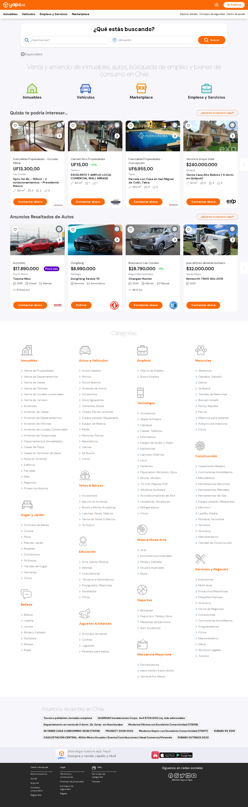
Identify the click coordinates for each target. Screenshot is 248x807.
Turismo (203, 656)
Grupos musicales (152, 568)
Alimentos (205, 371)
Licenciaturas (91, 573)
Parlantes (146, 466)
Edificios (29, 465)
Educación (87, 551)
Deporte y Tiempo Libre (156, 616)
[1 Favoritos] (130, 125)
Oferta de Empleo (152, 371)
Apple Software (150, 419)
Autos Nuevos (91, 382)
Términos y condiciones (66, 775)
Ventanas (30, 572)
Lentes (28, 626)
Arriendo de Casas (36, 412)
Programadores (208, 626)
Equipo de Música (93, 424)
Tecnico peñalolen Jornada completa (68, 718)
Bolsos (28, 615)
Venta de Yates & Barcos (98, 519)
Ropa (27, 650)
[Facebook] (171, 775)
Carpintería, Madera (211, 466)
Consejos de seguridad (212, 14)
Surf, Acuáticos (150, 628)
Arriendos (30, 406)
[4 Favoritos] (15, 229)
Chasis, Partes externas (97, 412)
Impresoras (147, 448)
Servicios (204, 525)
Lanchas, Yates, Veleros (97, 513)
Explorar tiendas (189, 14)
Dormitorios (32, 554)
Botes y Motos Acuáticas (99, 507)
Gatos (202, 382)
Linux (143, 460)
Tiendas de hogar (35, 566)
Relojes (28, 644)
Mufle (85, 429)
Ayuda (34, 778)
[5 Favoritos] (73, 125)
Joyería (28, 620)
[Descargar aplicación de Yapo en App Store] (167, 755)
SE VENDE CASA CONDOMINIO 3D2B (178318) (72, 731)
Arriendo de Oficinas (37, 424)
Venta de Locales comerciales (44, 394)
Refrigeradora (149, 507)
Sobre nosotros (39, 773)
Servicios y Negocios (211, 569)
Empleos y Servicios (53, 14)
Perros (202, 412)
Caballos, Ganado (210, 377)
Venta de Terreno (35, 400)
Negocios (30, 482)
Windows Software (152, 490)
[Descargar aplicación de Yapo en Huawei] (155, 755)
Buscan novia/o (208, 400)
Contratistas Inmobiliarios (215, 472)
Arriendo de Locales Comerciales (46, 429)
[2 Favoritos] (188, 229)
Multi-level (205, 585)
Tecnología (146, 403)
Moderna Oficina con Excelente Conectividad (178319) (163, 724)
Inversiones (205, 579)
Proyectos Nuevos (36, 488)
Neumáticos (90, 441)
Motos (86, 377)
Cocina (28, 531)
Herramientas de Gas (212, 495)
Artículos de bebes (94, 634)
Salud (202, 644)
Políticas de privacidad (72, 781)
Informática (147, 437)
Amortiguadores (93, 400)
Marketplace (80, 14)
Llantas (87, 447)
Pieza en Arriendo (35, 459)
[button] (59, 136)
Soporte (35, 783)
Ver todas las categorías (98, 775)
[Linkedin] (188, 775)
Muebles (29, 549)
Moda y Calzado (35, 632)
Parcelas (29, 471)
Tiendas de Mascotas (212, 394)
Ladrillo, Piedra (207, 513)
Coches (87, 640)
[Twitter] (182, 775)
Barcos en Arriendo (95, 501)
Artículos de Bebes (36, 525)
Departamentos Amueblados (43, 441)
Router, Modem (150, 478)
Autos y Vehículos (93, 360)
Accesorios (89, 394)
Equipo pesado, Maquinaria (100, 418)
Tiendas (96, 781)
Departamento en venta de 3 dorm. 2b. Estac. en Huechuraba (83, 724)
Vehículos (28, 14)
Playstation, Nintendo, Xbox (158, 472)
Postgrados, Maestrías (97, 585)
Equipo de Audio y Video (156, 443)
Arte (143, 550)
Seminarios (89, 591)
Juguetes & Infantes (95, 623)
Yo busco (88, 525)
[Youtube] (194, 775)
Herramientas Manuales (213, 490)
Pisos (27, 537)
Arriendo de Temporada (40, 435)
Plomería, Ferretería (211, 519)
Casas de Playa (34, 447)
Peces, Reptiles (208, 406)
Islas (27, 476)
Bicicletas (146, 610)
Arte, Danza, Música (95, 562)
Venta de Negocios (211, 609)
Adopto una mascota (212, 424)
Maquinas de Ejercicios (155, 622)
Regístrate (36, 795)
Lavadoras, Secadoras (155, 501)
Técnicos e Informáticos (98, 579)
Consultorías (206, 615)
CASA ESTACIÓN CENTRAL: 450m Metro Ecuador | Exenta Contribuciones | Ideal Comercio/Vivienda (108, 737)
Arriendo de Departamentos (43, 418)
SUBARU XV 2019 (224, 731)
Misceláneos (206, 478)
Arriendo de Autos (94, 388)
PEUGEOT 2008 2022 (119, 731)
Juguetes (88, 646)
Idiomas (87, 568)
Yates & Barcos (91, 485)
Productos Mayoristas (213, 591)
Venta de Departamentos (41, 377)
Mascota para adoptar (213, 418)
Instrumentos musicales (156, 556)
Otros (28, 578)
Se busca (30, 560)
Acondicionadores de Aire (157, 495)
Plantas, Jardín (33, 543)
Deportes (144, 600)
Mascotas (203, 360)
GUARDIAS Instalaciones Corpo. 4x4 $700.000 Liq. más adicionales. (142, 718)
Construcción (206, 456)
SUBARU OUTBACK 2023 (193, 737)
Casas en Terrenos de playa (42, 453)
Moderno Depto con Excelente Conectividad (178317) (173, 731)
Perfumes (30, 638)
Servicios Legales (209, 650)
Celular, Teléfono (151, 431)
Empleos (144, 360)
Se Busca (88, 453)
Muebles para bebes (95, 651)
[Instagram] (176, 775)
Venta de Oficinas (36, 388)
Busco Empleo (149, 377)
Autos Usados (91, 371)
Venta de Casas (34, 382)
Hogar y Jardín (32, 515)
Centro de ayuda (236, 14)
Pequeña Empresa (210, 597)
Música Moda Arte (151, 540)
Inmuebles (10, 14)
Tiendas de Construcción (215, 543)
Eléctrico (204, 507)
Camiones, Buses (93, 406)
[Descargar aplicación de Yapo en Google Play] (184, 755)
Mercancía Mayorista (154, 654)
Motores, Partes (92, 435)
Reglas (63, 793)
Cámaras (146, 425)
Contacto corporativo (37, 789)
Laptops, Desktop (152, 454)
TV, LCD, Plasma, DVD (154, 484)
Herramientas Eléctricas (214, 484)
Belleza (26, 604)
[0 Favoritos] (15, 125)
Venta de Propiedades (39, 371)
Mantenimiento (208, 537)
